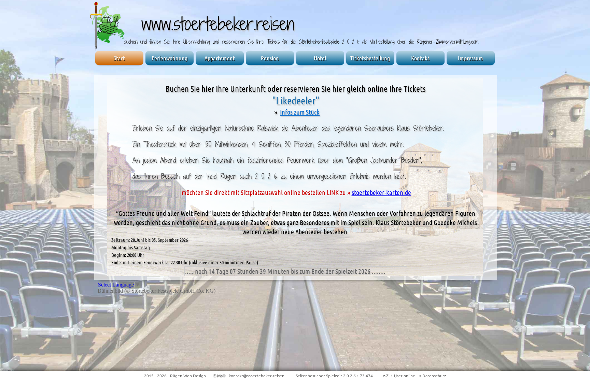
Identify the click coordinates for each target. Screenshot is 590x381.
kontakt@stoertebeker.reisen (256, 375)
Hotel (320, 58)
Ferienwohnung (169, 58)
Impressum (470, 58)
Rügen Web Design (188, 375)
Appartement (220, 58)
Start (119, 58)
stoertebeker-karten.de (381, 192)
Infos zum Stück (300, 112)
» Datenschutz (432, 375)
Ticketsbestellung (370, 58)
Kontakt (420, 58)
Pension (270, 58)
